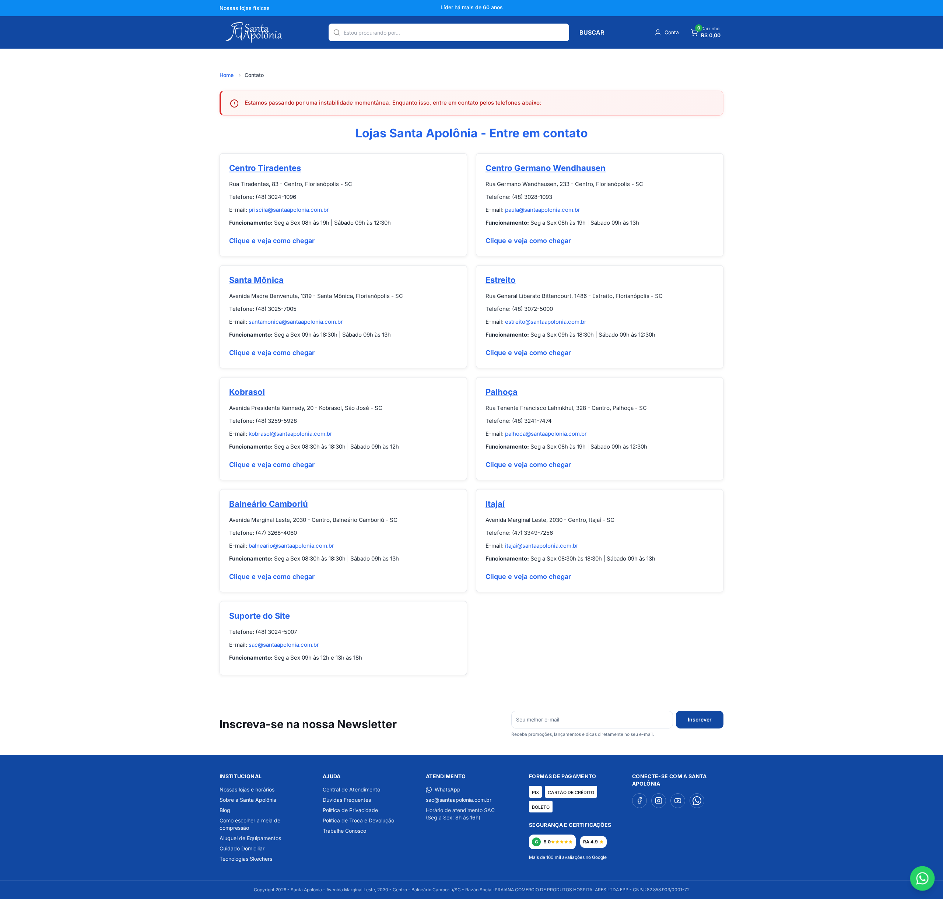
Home (227, 75)
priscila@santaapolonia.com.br (289, 209)
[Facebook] (639, 800)
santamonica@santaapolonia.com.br (296, 321)
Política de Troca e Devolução (358, 820)
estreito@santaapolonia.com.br (545, 321)
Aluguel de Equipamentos (250, 838)
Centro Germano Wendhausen (545, 168)
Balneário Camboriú (268, 504)
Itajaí (495, 504)
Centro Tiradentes (265, 168)
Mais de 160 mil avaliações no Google (568, 857)
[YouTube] (677, 800)
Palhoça (501, 392)
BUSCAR (591, 32)
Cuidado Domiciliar (242, 848)
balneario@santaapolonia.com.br (291, 545)
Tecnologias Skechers (246, 859)
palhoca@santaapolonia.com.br (546, 433)
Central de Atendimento (351, 789)
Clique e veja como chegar (272, 241)
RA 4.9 (590, 841)
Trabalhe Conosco (344, 831)
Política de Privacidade (350, 810)
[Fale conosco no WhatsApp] (922, 878)
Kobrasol (247, 392)
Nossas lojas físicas (245, 8)
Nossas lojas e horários (247, 789)
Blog (225, 810)
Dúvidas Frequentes (347, 800)
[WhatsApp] (697, 800)
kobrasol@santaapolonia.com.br (290, 433)
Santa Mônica (256, 280)
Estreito (500, 280)
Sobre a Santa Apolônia (248, 800)
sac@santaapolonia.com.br (284, 644)
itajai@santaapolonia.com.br (541, 545)
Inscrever (700, 719)
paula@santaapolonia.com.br (542, 209)
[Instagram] (658, 800)
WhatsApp (447, 789)
